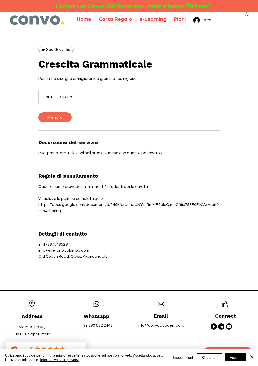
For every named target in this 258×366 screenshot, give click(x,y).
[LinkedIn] (221, 326)
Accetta (236, 357)
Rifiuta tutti (209, 357)
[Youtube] (229, 326)
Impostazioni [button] (183, 357)
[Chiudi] (252, 357)
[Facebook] (214, 326)
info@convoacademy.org (161, 325)
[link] (55, 117)
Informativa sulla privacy (59, 359)
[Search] (247, 14)
